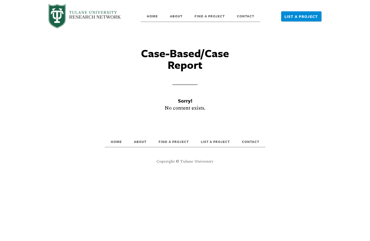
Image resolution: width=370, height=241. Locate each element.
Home (152, 16)
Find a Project (210, 16)
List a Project (301, 16)
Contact (245, 16)
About (176, 16)
